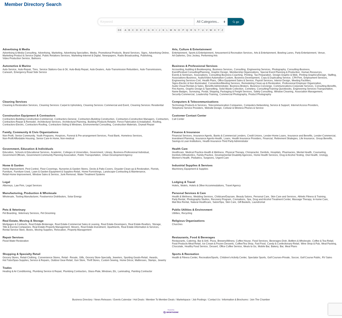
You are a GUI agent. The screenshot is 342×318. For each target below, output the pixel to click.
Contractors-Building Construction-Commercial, (28, 119)
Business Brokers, (239, 86)
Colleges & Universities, (76, 152)
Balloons (36, 58)
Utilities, (176, 213)
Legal (6, 182)
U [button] (203, 30)
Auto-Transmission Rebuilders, (122, 69)
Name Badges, (180, 91)
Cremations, (239, 199)
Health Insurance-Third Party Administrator (225, 141)
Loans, (227, 138)
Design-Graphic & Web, (285, 75)
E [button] (141, 30)
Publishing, (147, 55)
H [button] (153, 30)
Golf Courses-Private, (278, 257)
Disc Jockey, (193, 55)
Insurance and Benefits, (300, 135)
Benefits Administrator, (217, 86)
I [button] (156, 30)
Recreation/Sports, (209, 257)
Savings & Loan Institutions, (187, 141)
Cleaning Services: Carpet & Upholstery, (60, 105)
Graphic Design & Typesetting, (202, 88)
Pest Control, (32, 169)
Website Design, (213, 108)
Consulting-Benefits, (326, 86)
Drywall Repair (146, 124)
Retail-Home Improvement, (17, 174)
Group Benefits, (324, 138)
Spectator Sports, (257, 257)
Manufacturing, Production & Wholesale (30, 193)
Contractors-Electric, (13, 124)
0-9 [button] (119, 30)
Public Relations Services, (56, 55)
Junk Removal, (68, 174)
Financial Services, (182, 135)
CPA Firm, (297, 77)
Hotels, (176, 185)
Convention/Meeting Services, (224, 83)
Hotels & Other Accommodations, (206, 185)
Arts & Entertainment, (265, 52)
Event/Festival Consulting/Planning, (191, 72)
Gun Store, (80, 260)
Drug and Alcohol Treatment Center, (272, 199)
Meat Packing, (329, 243)
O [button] (179, 30)
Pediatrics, (196, 157)
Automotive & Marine (17, 65)
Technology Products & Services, (189, 105)
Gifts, (82, 257)
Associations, (201, 75)
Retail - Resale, (70, 257)
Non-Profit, (8, 135)
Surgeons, (209, 157)
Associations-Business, (184, 77)
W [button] (211, 30)
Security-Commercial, (183, 94)
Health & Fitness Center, (185, 257)
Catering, (192, 240)
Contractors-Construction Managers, (135, 119)
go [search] (237, 21)
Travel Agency (233, 185)
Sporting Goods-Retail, (136, 257)
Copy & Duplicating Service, (276, 77)
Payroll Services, (264, 80)
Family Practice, (205, 155)
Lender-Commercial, (325, 135)
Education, (8, 152)
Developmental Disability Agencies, (234, 155)
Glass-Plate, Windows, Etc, (102, 271)
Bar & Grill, (203, 240)
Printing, (248, 75)
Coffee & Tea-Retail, (323, 240)
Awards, (153, 257)
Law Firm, (19, 185)
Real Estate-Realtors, (139, 224)
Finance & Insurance (186, 132)
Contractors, (162, 119)
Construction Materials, (125, 124)
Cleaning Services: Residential (147, 105)
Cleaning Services (15, 101)
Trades (7, 267)
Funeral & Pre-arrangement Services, (87, 135)
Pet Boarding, (10, 213)
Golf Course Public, (310, 257)
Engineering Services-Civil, (186, 80)
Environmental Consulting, (97, 124)
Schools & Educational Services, (32, 152)
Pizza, (213, 240)
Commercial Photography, (233, 94)
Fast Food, (260, 243)
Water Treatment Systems (91, 174)
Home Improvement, (13, 169)
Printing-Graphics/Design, (313, 75)
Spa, (249, 199)
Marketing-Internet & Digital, (86, 55)
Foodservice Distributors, (53, 196)
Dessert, (213, 246)
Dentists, (265, 152)
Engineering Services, (259, 69)
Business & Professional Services (195, 65)
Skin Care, (231, 202)
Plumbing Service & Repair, (47, 271)
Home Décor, (127, 260)
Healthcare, (178, 152)
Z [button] (222, 30)
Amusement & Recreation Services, (234, 52)
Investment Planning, (183, 138)
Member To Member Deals (160, 299)
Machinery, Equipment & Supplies (190, 169)
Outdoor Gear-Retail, (62, 260)
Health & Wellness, (182, 196)
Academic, (56, 152)
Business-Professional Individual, (131, 152)
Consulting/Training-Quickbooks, (274, 88)
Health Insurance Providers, (247, 138)
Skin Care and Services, (284, 196)
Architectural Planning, (74, 121)
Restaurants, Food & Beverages (193, 237)
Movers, (75, 227)
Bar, (282, 246)
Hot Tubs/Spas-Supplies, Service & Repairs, (26, 260)
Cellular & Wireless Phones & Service (243, 108)
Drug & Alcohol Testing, (291, 155)
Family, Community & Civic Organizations (30, 132)
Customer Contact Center (189, 115)
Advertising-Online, (159, 52)
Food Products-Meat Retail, (186, 243)
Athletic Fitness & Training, (312, 196)
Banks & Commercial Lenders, (230, 135)
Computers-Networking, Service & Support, (267, 105)
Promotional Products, (110, 52)
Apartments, (113, 227)
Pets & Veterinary (14, 209)
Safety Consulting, (263, 91)
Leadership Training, (207, 94)
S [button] (195, 30)
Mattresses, (141, 260)
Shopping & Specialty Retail (21, 254)
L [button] (167, 30)
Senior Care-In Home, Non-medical (55, 138)
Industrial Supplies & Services (192, 165)
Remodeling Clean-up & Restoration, (261, 83)
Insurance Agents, (203, 135)
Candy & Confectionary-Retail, (283, 243)
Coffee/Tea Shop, (244, 243)
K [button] (163, 30)
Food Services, (260, 240)
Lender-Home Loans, (275, 135)
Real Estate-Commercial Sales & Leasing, (77, 224)
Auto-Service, (10, 69)
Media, (93, 52)
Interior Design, (282, 80)
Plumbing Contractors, (75, 271)
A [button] (125, 30)
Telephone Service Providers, (188, 108)
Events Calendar (122, 299)
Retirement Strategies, (286, 138)
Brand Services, (131, 52)
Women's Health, (181, 157)
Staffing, (332, 75)
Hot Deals (138, 299)
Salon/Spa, (218, 202)
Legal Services (34, 185)
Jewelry (162, 260)
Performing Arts (209, 55)
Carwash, (8, 72)
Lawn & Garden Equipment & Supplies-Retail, (56, 171)
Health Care (180, 148)
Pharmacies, (289, 152)
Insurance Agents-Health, (209, 138)
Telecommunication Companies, (225, 105)
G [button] (149, 30)
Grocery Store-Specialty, (98, 257)
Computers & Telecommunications (195, 101)
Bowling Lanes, (285, 52)
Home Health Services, (266, 155)
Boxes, (30, 229)
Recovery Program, (221, 199)
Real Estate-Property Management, (51, 227)
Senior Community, (25, 135)
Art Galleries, (179, 55)
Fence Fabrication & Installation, (134, 121)
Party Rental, (179, 199)
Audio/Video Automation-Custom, (216, 77)
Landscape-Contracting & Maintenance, (124, 171)
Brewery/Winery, (226, 240)
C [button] (133, 30)
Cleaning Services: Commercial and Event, (106, 105)
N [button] (175, 30)
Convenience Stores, (49, 257)
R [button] (191, 30)
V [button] (206, 30)
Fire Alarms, (178, 88)
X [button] (215, 30)
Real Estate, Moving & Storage (23, 220)
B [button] (129, 30)
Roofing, (157, 121)
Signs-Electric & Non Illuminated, (189, 83)
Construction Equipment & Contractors (29, 115)
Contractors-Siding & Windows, (65, 124)
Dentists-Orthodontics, (184, 155)
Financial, (268, 138)
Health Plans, (209, 80)
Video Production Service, (16, 58)
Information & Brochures (235, 299)
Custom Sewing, (110, 260)
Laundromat (258, 202)
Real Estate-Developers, (114, 224)
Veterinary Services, (29, 213)
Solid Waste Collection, (231, 88)
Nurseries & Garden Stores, (73, 169)
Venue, (321, 52)
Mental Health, (304, 152)
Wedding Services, (203, 196)
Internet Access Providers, (305, 105)
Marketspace (183, 299)
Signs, (144, 52)
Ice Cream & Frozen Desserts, (218, 243)
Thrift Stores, (93, 260)
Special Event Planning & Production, (280, 72)
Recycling (186, 213)
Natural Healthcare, (201, 202)
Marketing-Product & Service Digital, (22, 55)
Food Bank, (114, 135)
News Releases (102, 299)
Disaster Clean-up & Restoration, (132, 169)
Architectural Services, (49, 121)
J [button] (159, 30)
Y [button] (218, 30)
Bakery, (275, 246)
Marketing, (57, 52)
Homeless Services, (131, 135)
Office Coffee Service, (230, 246)
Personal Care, (262, 196)
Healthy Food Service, (196, 246)
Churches (177, 224)
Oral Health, (311, 155)
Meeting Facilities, (301, 80)
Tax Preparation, (263, 75)
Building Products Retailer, (102, 121)
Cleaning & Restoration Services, (20, 105)
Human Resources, (311, 72)
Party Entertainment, (306, 52)
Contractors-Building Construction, (96, 119)
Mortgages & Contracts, (15, 224)
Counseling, (319, 152)
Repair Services (13, 237)
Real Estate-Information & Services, (140, 227)
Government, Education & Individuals (28, 148)
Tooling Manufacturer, (27, 196)
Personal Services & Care (189, 193)
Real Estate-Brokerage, (41, 224)
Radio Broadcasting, (129, 55)
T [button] (199, 30)
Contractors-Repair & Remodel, (19, 121)
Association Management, (309, 91)
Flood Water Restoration (16, 240)
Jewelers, (117, 257)
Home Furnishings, (92, 171)
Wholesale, (9, 196)
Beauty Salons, (244, 196)
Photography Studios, (198, 199)
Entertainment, (180, 52)
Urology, (323, 155)
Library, (109, 152)
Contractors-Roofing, (36, 124)
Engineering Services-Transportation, (313, 88)
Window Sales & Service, (45, 174)
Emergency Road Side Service (30, 72)
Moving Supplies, (44, 229)
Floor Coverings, (49, 169)
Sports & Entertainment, (201, 52)
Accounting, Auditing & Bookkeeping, (192, 69)
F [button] (144, 30)
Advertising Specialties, (76, 52)
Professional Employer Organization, (302, 83)
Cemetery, (250, 88)
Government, (97, 152)
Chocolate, (178, 246)
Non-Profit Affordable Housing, (19, 138)
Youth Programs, (45, 135)
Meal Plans (291, 246)
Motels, (184, 185)
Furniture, (8, 171)
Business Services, (223, 69)
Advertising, (44, 52)
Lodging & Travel (183, 182)
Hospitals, (276, 152)
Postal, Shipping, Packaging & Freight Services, (227, 91)
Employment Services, (316, 77)
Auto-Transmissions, (151, 69)
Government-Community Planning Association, (52, 155)
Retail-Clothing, (28, 257)
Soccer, (295, 257)
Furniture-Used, (22, 171)
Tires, (35, 69)
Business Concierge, (261, 86)
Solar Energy (74, 196)
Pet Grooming (48, 213)
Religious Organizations (188, 220)
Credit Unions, (255, 135)
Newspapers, (109, 55)
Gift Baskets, (244, 202)
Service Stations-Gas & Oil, (53, 69)
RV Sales (327, 257)
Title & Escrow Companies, (17, 227)
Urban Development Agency (117, 155)
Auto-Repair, (24, 69)
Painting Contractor (141, 271)
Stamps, (152, 260)
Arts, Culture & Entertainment (192, 49)
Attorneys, (8, 185)
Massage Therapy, (302, 199)
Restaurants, (179, 240)
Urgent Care (222, 157)
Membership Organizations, (244, 72)
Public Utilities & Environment (192, 209)
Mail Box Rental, (181, 202)
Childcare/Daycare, (225, 196)
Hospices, (60, 135)
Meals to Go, (250, 246)
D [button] (137, 30)
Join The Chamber (260, 299)
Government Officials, (14, 155)
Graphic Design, (220, 72)
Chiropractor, (252, 152)
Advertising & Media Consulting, (20, 52)
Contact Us (214, 299)
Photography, (279, 69)
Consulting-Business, (298, 69)
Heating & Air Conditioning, (17, 271)
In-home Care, (320, 199)
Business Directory (82, 299)
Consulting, (240, 69)
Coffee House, (243, 240)
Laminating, (124, 271)
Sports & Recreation (185, 254)
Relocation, (60, 229)
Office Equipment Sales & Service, (236, 80)
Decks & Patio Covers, (101, 169)
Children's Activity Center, (233, 257)
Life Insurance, (307, 138)
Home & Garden (13, 165)
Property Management (79, 229)
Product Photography (259, 94)
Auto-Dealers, (97, 69)
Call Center (178, 119)
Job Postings (199, 299)
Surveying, (194, 91)
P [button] (183, 30)
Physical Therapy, (234, 152)
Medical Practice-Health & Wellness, (204, 152)
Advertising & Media (16, 49)
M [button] (171, 30)
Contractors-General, (65, 119)
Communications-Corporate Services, (294, 86)
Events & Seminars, (182, 75)
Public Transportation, (89, 155)
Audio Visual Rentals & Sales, (188, 86)
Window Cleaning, (284, 91)
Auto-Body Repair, (79, 69)
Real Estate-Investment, (93, 227)
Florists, (155, 169)
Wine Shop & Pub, (310, 243)
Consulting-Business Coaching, (226, 75)
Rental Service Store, (14, 229)
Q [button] (187, 30)
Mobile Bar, (264, 246)
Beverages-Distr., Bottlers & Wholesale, (290, 240)
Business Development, (247, 77)
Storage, (156, 224)
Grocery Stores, (11, 257)
